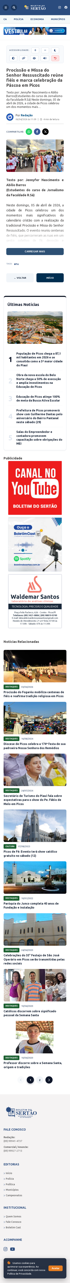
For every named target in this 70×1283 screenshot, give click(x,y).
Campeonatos (14, 1195)
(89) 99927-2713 (13, 1150)
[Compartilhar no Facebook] (37, 131)
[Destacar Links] (23, 58)
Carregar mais (35, 251)
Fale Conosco (13, 1221)
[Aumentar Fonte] (35, 50)
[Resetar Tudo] (55, 58)
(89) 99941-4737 (13, 1141)
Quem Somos (13, 1216)
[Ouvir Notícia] (45, 58)
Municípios (58, 19)
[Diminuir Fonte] (45, 50)
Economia (37, 19)
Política (10, 1184)
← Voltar (20, 278)
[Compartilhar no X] (45, 131)
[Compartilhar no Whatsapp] (29, 131)
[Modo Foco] (34, 58)
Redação (27, 115)
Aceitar (55, 1268)
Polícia (18, 19)
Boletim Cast (13, 1227)
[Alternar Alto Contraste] (13, 58)
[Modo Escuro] (55, 50)
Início (50, 278)
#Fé (16, 264)
